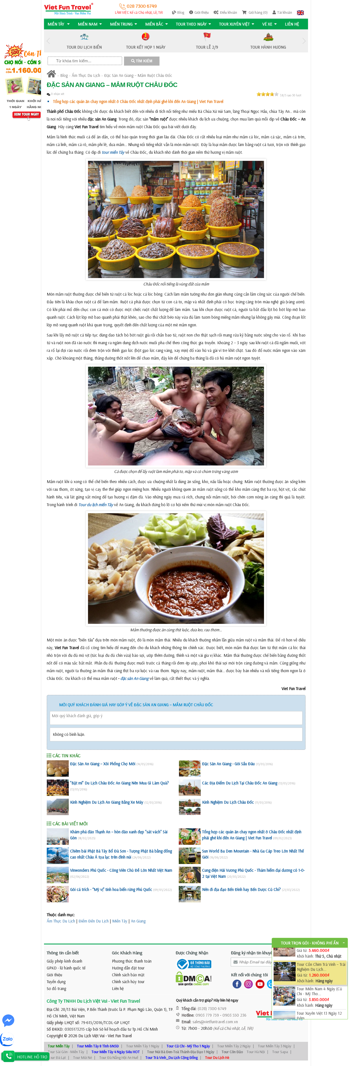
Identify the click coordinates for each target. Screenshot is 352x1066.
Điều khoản (228, 12)
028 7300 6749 (141, 6)
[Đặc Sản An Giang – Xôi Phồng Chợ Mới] (58, 768)
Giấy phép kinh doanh (64, 961)
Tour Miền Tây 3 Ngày (274, 1045)
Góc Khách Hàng (127, 952)
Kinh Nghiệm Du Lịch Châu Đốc (228, 802)
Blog (180, 12)
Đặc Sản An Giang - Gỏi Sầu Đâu (228, 763)
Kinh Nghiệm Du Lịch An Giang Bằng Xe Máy (106, 802)
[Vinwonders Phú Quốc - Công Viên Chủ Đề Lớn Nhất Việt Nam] (58, 875)
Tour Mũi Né (82, 1057)
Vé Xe (267, 24)
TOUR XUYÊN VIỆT (234, 24)
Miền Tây (119, 921)
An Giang (138, 921)
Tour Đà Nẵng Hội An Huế (118, 1057)
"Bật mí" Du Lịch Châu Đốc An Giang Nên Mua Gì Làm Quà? (119, 783)
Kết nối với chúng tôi (249, 974)
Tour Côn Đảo (232, 1051)
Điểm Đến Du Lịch (94, 921)
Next (304, 41)
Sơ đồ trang (56, 988)
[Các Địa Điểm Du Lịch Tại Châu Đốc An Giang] (190, 787)
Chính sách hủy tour (128, 981)
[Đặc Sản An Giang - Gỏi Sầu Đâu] (190, 768)
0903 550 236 (234, 1015)
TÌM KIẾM (143, 61)
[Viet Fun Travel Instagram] (247, 983)
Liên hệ (292, 24)
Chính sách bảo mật (128, 974)
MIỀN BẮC (154, 24)
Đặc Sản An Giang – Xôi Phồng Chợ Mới (102, 763)
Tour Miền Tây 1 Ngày (142, 1045)
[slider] (268, 94)
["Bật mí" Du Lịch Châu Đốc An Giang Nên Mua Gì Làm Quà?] (58, 787)
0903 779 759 (207, 1015)
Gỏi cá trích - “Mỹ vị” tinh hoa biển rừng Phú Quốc (111, 889)
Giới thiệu (201, 12)
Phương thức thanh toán (132, 961)
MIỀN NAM (87, 24)
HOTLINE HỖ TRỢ (32, 1056)
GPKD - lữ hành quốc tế (66, 967)
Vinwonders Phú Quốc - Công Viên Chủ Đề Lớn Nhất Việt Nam (121, 870)
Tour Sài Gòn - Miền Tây (66, 1051)
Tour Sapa (280, 1051)
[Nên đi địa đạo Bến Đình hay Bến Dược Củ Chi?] (190, 894)
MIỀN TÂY (56, 24)
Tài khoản (284, 12)
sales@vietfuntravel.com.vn (215, 1021)
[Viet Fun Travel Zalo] (270, 983)
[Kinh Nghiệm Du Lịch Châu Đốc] (190, 807)
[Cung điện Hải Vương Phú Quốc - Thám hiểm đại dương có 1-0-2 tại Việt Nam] (190, 875)
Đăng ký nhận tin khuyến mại (256, 952)
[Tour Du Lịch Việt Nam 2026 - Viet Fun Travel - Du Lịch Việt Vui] (68, 8)
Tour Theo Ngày (191, 24)
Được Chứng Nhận (192, 952)
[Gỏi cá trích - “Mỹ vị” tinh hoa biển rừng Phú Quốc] (58, 894)
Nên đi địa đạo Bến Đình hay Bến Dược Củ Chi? (241, 889)
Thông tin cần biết (63, 952)
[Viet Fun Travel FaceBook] (235, 983)
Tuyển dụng (56, 981)
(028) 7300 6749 (212, 1008)
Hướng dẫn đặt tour (128, 967)
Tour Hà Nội (256, 1051)
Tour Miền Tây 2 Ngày (234, 1045)
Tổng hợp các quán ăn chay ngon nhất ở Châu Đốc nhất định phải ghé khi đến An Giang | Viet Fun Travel (138, 101)
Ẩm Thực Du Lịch (86, 75)
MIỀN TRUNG (121, 24)
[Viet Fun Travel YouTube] (259, 983)
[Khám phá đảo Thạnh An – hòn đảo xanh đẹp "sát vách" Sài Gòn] (58, 836)
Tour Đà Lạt (57, 1057)
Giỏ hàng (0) (258, 12)
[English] (300, 12)
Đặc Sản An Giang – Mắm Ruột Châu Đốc (138, 75)
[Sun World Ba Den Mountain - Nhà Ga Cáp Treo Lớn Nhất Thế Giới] (190, 856)
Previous (48, 41)
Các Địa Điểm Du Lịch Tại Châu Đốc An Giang (239, 783)
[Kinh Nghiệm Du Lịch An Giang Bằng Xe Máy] (58, 807)
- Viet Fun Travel (118, 1035)
